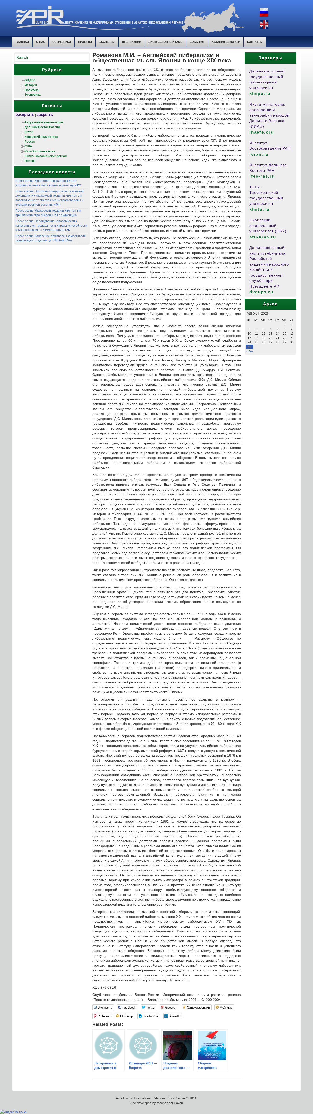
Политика (32, 90)
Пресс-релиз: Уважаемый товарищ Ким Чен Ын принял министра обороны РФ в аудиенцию (48, 212)
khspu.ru (259, 93)
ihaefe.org (261, 132)
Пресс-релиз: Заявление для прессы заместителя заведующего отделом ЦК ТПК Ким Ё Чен (50, 238)
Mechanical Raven (170, 1102)
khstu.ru (259, 209)
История (31, 85)
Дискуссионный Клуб (165, 42)
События (197, 42)
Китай (29, 132)
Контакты (255, 42)
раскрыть (24, 114)
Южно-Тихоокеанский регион (46, 156)
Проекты (85, 42)
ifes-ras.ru (262, 176)
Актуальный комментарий (44, 122)
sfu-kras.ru (262, 237)
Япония (30, 160)
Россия (30, 141)
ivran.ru (258, 154)
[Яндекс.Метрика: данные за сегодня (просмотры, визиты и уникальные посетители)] (13, 1112)
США (28, 146)
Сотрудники (61, 42)
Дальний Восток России (42, 127)
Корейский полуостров (41, 136)
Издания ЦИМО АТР (226, 42)
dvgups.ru (261, 292)
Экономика (33, 94)
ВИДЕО (30, 80)
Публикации (131, 42)
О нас (40, 42)
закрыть (45, 114)
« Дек (249, 351)
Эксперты (107, 42)
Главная (22, 42)
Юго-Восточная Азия (40, 151)
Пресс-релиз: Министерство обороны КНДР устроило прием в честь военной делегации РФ (48, 182)
